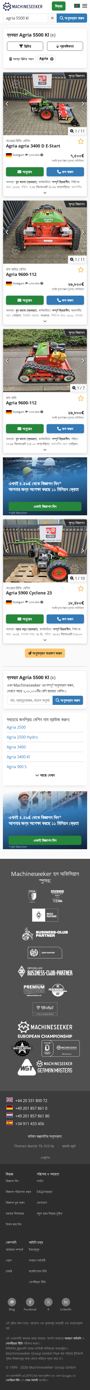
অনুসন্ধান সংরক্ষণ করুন (46, 653)
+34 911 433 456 (29, 1123)
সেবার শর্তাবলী (31, 1380)
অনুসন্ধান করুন (74, 18)
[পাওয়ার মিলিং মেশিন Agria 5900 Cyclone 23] (45, 550)
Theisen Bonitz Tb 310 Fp (34, 1146)
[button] (84, 6)
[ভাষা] (77, 6)
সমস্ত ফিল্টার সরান (23, 59)
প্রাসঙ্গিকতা (66, 46)
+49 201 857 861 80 (32, 1116)
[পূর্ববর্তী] (7, 104)
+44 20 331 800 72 (31, 1100)
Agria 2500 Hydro (22, 737)
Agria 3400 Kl (18, 756)
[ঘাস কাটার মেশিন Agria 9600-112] (45, 232)
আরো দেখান (47, 775)
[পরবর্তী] (82, 104)
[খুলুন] (45, 192)
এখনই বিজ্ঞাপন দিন (45, 506)
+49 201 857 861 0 (31, 1108)
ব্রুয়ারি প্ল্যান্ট (69, 1146)
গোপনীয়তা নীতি (13, 1380)
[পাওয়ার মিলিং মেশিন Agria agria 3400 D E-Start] (45, 103)
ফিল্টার (27, 46)
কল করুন (67, 171)
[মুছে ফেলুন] (52, 18)
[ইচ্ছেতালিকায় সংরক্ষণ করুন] (81, 141)
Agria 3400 (16, 747)
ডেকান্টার (45, 1157)
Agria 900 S (17, 766)
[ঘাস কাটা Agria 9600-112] (45, 360)
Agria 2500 (16, 727)
